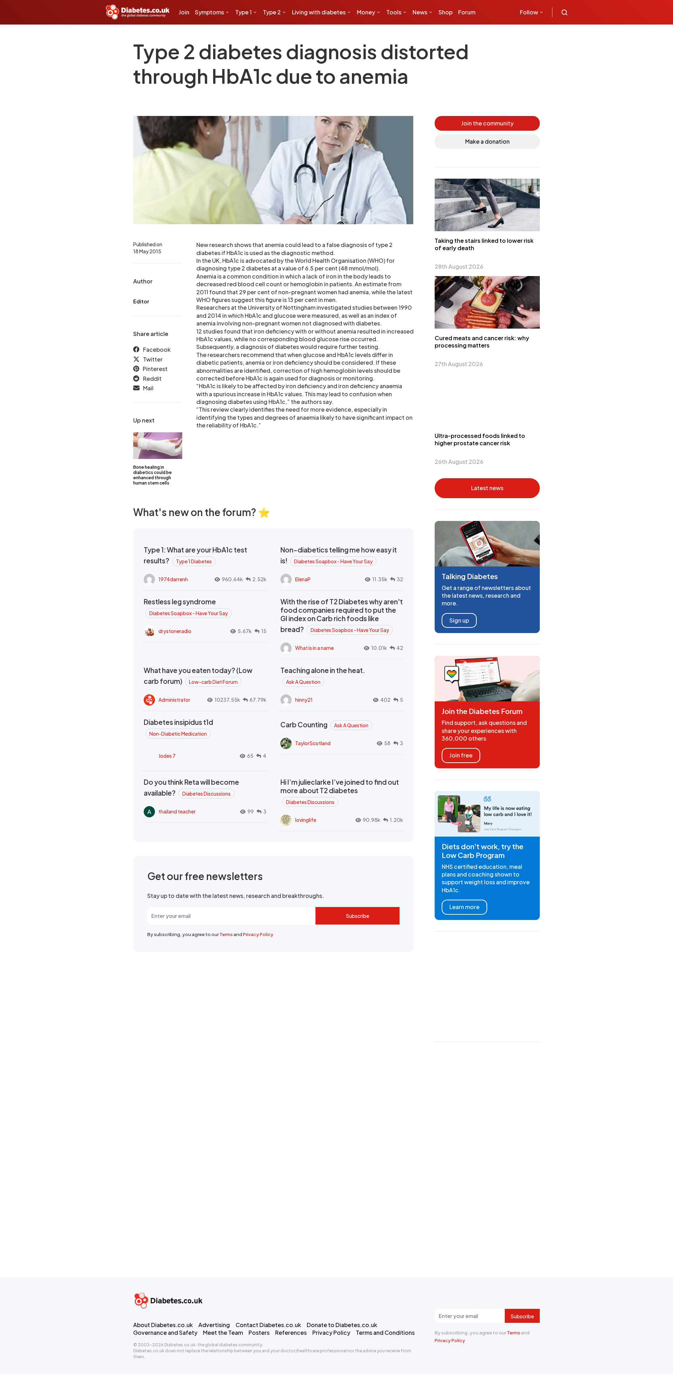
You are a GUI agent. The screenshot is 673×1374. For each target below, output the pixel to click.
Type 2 (272, 12)
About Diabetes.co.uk (163, 1324)
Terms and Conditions (385, 1332)
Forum (466, 12)
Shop (446, 12)
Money (366, 12)
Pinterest (155, 368)
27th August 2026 (459, 363)
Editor (141, 301)
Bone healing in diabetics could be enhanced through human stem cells (152, 475)
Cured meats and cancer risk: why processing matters (482, 341)
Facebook (157, 349)
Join (184, 12)
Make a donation (487, 141)
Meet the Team (223, 1332)
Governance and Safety (165, 1332)
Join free (461, 755)
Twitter (153, 359)
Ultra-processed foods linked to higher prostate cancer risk (480, 439)
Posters (259, 1332)
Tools (393, 12)
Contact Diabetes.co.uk (268, 1324)
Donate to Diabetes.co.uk (342, 1324)
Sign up (459, 620)
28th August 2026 (459, 266)
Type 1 (243, 12)
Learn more (464, 907)
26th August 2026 (459, 461)
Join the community (487, 123)
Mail (148, 388)
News (420, 12)
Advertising (214, 1324)
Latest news (487, 488)
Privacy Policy (258, 934)
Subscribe (357, 916)
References (291, 1332)
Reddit (152, 378)
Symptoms (209, 12)
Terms (226, 934)
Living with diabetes (319, 12)
